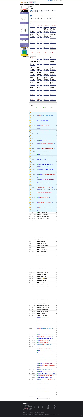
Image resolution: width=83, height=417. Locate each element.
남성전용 (41, 18)
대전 (39, 10)
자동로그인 (22, 8)
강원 (41, 10)
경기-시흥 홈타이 (31, 67)
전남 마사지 (22, 18)
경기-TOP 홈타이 (31, 92)
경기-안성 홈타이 (45, 61)
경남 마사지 (22, 17)
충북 (43, 10)
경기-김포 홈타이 (38, 82)
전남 (30, 11)
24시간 (21, 29)
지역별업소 (24, 4)
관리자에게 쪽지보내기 (54, 0)
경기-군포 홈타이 (45, 82)
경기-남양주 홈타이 (32, 82)
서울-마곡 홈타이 (31, 72)
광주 (32, 11)
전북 (34, 408)
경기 (35, 10)
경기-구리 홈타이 (52, 82)
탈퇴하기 (57, 0)
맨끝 (49, 398)
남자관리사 (48, 18)
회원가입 (61, 0)
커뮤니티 (34, 4)
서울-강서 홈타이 (52, 87)
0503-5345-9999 (26, 408)
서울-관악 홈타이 (45, 87)
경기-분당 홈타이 (45, 77)
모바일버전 (55, 408)
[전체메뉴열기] (21, 4)
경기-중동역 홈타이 (45, 72)
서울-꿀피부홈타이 (38, 34)
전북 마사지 (25, 17)
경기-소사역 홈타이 (39, 72)
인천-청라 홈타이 (45, 67)
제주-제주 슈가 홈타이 (52, 92)
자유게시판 (48, 408)
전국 (30, 10)
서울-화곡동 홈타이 (52, 67)
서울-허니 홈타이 (45, 92)
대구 (37, 11)
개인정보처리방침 (55, 406)
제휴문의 (39, 4)
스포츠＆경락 (25, 30)
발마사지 (21, 30)
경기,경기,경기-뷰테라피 (46, 29)
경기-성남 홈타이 (38, 77)
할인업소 (51, 18)
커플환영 (25, 31)
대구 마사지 (25, 19)
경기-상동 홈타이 (52, 72)
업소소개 (31, 32)
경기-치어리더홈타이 (52, 29)
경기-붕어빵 (45, 34)
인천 (37, 10)
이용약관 (55, 405)
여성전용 (44, 18)
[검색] (38, 396)
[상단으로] (81, 415)
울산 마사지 (22, 19)
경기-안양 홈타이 (38, 61)
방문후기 (48, 407)
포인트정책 (22, 40)
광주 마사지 (25, 18)
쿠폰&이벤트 (23, 34)
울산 (35, 11)
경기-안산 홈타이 (52, 61)
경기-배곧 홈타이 (38, 67)
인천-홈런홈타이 (31, 34)
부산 (39, 11)
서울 (32, 10)
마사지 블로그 (48, 405)
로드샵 (29, 4)
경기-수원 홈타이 (31, 77)
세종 (46, 10)
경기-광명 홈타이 (31, 87)
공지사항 (48, 406)
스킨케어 (21, 31)
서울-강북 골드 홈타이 (39, 92)
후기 (47, 32)
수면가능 (25, 29)
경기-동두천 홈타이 (52, 77)
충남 (48, 10)
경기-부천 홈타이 (38, 87)
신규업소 (21, 24)
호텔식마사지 (25, 28)
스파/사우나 (22, 28)
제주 (41, 11)
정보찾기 (27, 8)
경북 (50, 10)
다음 (47, 398)
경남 (52, 10)
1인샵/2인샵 (25, 24)
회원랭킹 (25, 40)
